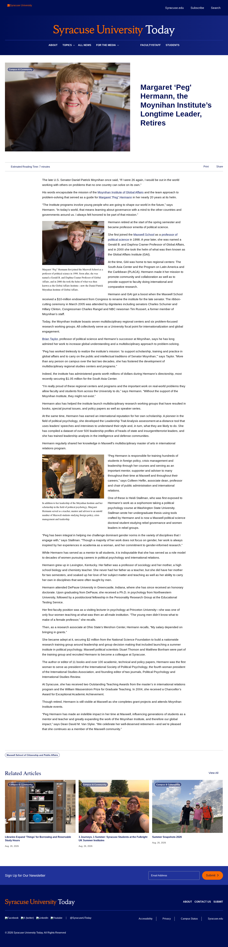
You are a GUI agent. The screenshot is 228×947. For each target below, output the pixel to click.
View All (213, 772)
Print (206, 166)
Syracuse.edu (174, 7)
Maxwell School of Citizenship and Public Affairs (32, 755)
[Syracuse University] (26, 7)
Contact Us (202, 901)
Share (219, 166)
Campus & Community (20, 69)
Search (216, 7)
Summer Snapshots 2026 (167, 837)
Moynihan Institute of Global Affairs (121, 192)
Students (172, 45)
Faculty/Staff (150, 45)
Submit (211, 875)
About (53, 45)
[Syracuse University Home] (114, 29)
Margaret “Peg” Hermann (115, 197)
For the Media (106, 45)
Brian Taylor (50, 339)
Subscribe (197, 7)
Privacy (167, 918)
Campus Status (189, 918)
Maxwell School (143, 234)
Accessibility (145, 918)
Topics (67, 45)
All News (84, 45)
